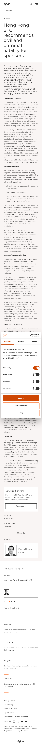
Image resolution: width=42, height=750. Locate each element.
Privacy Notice (9, 701)
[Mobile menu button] (36, 4)
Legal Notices (9, 713)
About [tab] (34, 341)
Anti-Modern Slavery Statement (16, 717)
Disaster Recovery (11, 709)
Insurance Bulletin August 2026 (18, 580)
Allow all (21, 398)
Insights (9, 10)
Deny (21, 413)
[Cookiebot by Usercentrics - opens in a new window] (29, 335)
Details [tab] (21, 341)
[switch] (36, 374)
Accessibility (8, 705)
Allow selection (21, 406)
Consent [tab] (7, 341)
